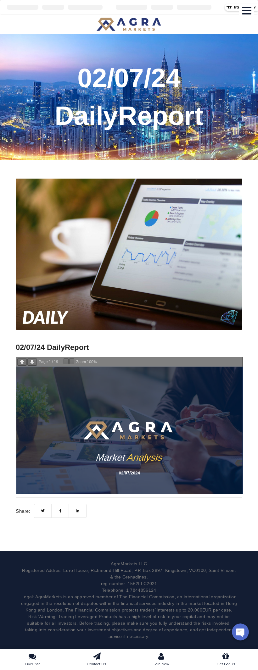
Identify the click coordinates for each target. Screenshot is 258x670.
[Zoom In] (71, 361)
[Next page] (32, 362)
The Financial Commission (146, 596)
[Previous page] (22, 362)
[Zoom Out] (66, 361)
